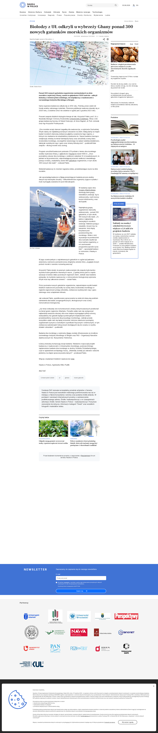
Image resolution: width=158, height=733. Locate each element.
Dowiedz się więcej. (109, 722)
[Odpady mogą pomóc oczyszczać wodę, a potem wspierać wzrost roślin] (53, 433)
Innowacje (42, 15)
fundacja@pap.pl (85, 716)
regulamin (66, 582)
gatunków (73, 161)
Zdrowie (56, 12)
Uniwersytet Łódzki (47, 378)
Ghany (68, 333)
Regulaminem (85, 456)
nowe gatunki (78, 378)
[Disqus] (69, 489)
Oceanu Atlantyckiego (87, 190)
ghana (67, 378)
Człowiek (47, 12)
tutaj (72, 359)
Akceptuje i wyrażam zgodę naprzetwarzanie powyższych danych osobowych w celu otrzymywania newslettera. (80, 583)
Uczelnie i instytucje (120, 137)
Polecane (119, 204)
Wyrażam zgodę (127, 722)
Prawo (59, 15)
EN (137, 5)
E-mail (58, 574)
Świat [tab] (136, 44)
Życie (64, 12)
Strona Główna (128, 21)
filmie (62, 177)
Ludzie (107, 15)
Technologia (97, 12)
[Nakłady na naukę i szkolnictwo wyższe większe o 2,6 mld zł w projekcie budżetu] (124, 231)
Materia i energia (83, 12)
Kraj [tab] (131, 44)
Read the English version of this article (41, 39)
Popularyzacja (69, 15)
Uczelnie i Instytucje (28, 15)
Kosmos (23, 12)
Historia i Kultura (35, 12)
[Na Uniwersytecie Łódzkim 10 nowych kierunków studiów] (124, 187)
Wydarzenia (98, 15)
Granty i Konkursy (84, 15)
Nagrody (51, 15)
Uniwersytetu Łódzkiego (79, 119)
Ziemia (71, 12)
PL (134, 5)
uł (59, 378)
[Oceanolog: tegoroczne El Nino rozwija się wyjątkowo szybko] (124, 77)
